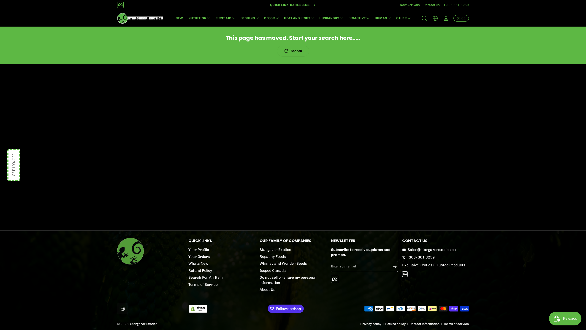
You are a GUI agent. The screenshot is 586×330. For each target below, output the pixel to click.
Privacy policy (370, 324)
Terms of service (456, 324)
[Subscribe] (393, 266)
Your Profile (198, 250)
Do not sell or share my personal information (288, 280)
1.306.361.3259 (456, 5)
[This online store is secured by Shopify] (198, 309)
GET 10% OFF (13, 165)
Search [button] (296, 51)
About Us (267, 289)
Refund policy (395, 324)
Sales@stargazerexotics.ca (432, 250)
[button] (424, 18)
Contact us (431, 5)
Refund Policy (200, 270)
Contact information (425, 324)
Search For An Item (205, 277)
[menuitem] (221, 249)
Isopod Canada (273, 270)
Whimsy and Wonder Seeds (283, 263)
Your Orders (199, 256)
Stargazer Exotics (275, 250)
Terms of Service (203, 284)
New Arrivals (410, 5)
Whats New (198, 263)
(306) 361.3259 (421, 257)
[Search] (424, 18)
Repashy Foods (273, 256)
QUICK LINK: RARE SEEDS (289, 5)
